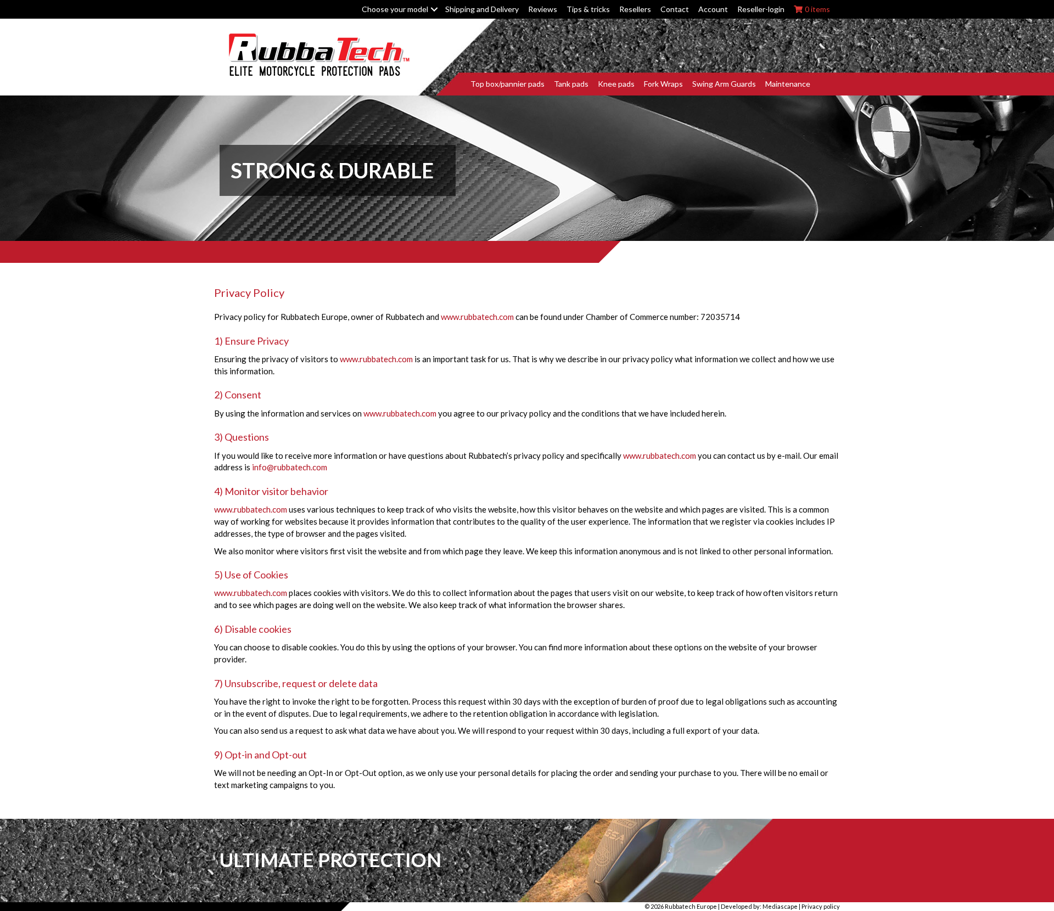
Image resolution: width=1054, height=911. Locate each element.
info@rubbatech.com (289, 467)
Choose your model (395, 9)
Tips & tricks (588, 9)
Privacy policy (820, 906)
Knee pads (616, 83)
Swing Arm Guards (724, 83)
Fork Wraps (663, 83)
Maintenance (787, 83)
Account (713, 9)
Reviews (542, 9)
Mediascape (780, 906)
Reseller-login (760, 9)
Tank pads (571, 83)
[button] (434, 9)
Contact (674, 9)
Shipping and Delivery (482, 9)
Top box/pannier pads (507, 83)
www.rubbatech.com (477, 317)
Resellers (635, 9)
